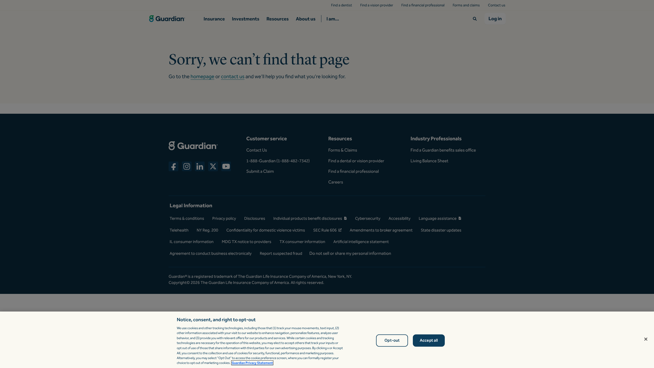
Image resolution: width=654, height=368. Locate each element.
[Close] (645, 339)
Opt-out (392, 340)
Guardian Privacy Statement (252, 363)
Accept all (429, 340)
